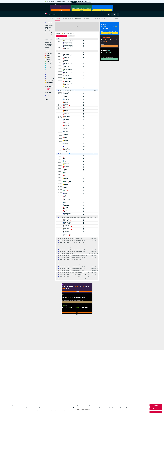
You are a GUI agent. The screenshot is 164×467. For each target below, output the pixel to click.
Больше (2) (47, 47)
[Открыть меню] (118, 14)
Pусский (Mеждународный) (84, 1)
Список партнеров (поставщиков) (83, 409)
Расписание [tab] (71, 35)
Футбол (59, 33)
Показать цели (156, 411)
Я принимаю (156, 405)
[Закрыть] (118, 1)
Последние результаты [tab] (61, 35)
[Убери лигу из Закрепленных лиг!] (74, 90)
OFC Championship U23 (49, 32)
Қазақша (74, 1)
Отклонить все (156, 408)
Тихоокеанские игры (49, 37)
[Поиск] (109, 14)
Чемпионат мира (48, 42)
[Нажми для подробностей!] (77, 41)
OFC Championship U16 (49, 36)
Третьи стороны (67, 410)
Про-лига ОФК (47, 30)
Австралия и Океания (69, 33)
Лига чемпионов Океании (48, 28)
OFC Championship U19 (49, 34)
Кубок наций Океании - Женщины (49, 40)
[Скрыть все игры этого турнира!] (97, 39)
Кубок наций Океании (49, 25)
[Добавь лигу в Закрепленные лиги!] (86, 39)
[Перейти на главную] (54, 14)
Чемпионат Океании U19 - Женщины (48, 45)
